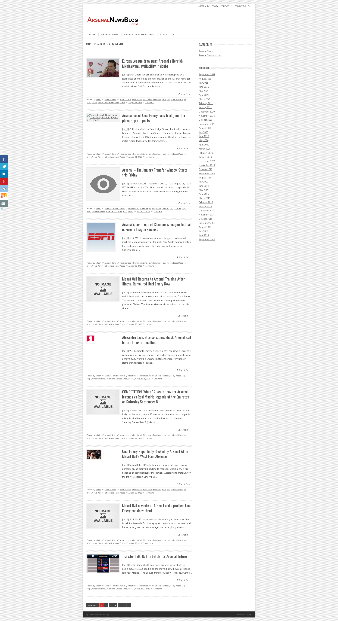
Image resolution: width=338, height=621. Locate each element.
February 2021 (206, 103)
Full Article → (184, 94)
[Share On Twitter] (4, 166)
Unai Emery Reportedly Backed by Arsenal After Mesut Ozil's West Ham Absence (155, 453)
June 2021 (204, 86)
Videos (122, 102)
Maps (180, 99)
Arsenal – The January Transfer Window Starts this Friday (154, 172)
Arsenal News (109, 34)
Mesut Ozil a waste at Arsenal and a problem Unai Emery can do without (156, 508)
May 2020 (203, 140)
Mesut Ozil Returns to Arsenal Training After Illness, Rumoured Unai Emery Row (153, 281)
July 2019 (203, 181)
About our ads (125, 99)
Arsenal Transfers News (139, 34)
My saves (96, 211)
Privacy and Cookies (106, 102)
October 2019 (205, 169)
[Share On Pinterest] (4, 181)
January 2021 (205, 107)
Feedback (157, 99)
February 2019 (206, 202)
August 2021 (205, 78)
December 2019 (207, 161)
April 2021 (204, 95)
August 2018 (205, 227)
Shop (116, 102)
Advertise (136, 99)
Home (92, 34)
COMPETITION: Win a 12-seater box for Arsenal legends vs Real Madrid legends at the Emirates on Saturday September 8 (155, 396)
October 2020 (205, 119)
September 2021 (207, 74)
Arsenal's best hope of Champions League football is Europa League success (157, 226)
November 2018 (207, 214)
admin (98, 99)
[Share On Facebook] (4, 159)
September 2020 (207, 124)
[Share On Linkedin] (4, 174)
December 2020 (207, 111)
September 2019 (207, 173)
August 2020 (205, 128)
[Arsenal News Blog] (112, 27)
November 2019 (207, 165)
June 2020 (204, 136)
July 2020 (203, 132)
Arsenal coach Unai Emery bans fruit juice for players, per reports (153, 117)
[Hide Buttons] (2, 209)
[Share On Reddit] (4, 189)
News (94, 102)
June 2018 (204, 235)
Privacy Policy (242, 6)
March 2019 (204, 198)
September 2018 (207, 222)
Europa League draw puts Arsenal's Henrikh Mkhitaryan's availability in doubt (152, 63)
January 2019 (205, 206)
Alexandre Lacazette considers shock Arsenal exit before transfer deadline (156, 339)
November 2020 (207, 115)
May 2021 (203, 91)
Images (170, 99)
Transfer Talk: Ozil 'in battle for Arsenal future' (154, 556)
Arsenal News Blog (101, 614)
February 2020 (206, 152)
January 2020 (205, 157)
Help (164, 99)
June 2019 (204, 185)
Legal (175, 99)
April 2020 (204, 144)
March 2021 (204, 99)
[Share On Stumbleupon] (4, 196)
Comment (149, 102)
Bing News (147, 99)
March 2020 (204, 148)
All (141, 99)
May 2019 (203, 189)
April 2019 (204, 194)
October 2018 (205, 218)
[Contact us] (4, 203)
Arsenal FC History (208, 6)
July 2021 (203, 82)
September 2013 (207, 239)
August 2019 (205, 177)
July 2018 (203, 231)
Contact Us (226, 6)
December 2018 (207, 210)
